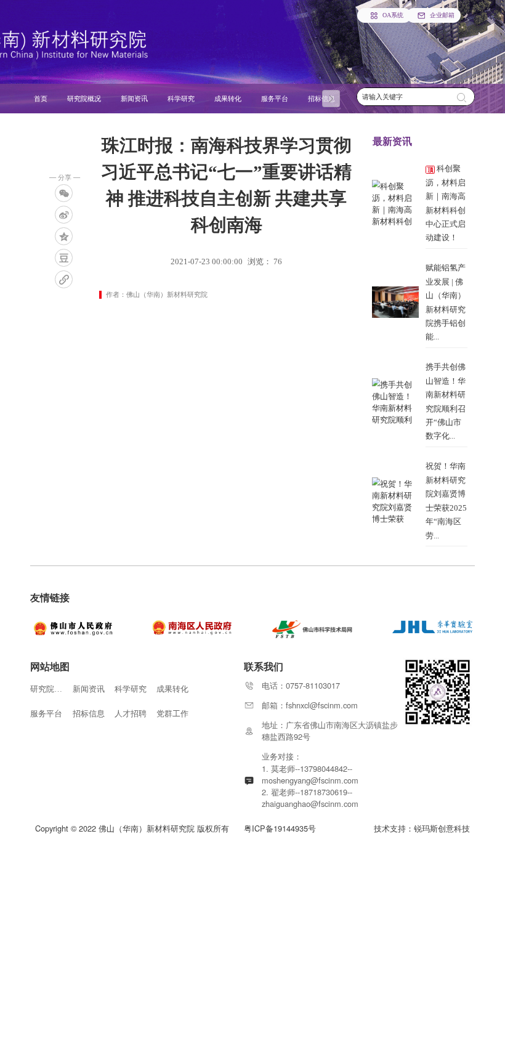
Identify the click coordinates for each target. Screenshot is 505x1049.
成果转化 (172, 689)
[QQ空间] (64, 236)
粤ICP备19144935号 (280, 828)
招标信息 (89, 714)
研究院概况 (46, 689)
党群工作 (172, 714)
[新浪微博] (64, 215)
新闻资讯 (89, 689)
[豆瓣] (64, 258)
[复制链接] (64, 279)
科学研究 (131, 689)
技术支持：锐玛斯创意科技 (422, 828)
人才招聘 (131, 714)
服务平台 (46, 714)
